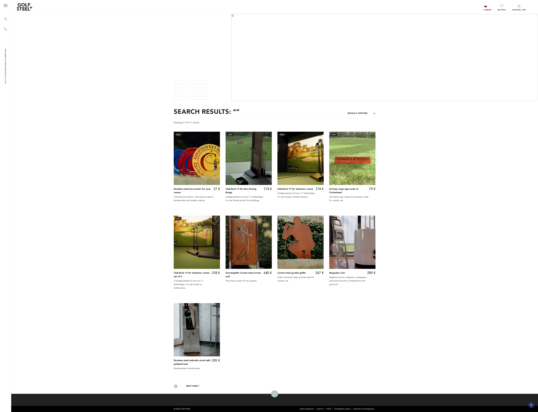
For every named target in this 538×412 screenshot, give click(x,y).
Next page (192, 386)
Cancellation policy (342, 409)
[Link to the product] (197, 171)
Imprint (320, 409)
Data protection (307, 409)
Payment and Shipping (364, 409)
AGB (329, 409)
